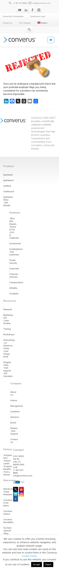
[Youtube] (19, 10)
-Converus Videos (7, 511)
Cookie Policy (29, 556)
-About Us (13, 392)
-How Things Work (6, 354)
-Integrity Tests (7, 362)
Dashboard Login (37, 16)
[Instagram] (39, 10)
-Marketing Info (8, 315)
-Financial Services (13, 274)
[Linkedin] (26, 10)
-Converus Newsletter (8, 520)
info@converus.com (41, 3)
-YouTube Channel (7, 528)
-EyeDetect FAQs (8, 197)
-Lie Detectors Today (8, 346)
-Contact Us (14, 439)
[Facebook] (32, 10)
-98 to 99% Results (12, 221)
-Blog (5, 533)
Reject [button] (48, 564)
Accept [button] (36, 564)
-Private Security (13, 260)
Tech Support (25, 23)
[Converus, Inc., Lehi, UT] (19, 482)
